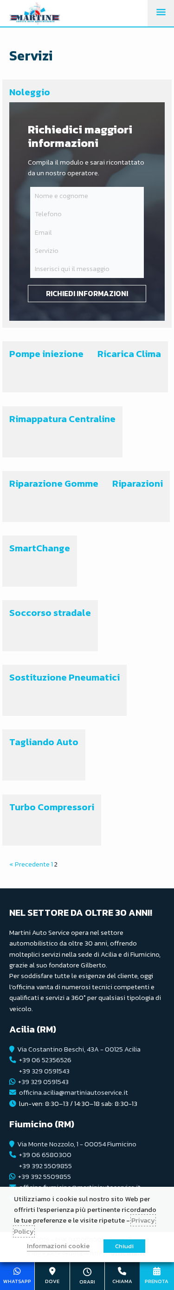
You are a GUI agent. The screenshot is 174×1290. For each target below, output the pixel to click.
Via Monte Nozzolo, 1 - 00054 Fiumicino (76, 1144)
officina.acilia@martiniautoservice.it (73, 1092)
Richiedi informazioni (87, 293)
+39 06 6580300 (45, 1155)
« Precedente (29, 864)
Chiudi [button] (124, 1246)
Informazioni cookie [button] (58, 1246)
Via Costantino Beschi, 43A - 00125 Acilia (79, 1049)
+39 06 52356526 (45, 1060)
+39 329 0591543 (44, 1071)
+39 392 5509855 (45, 1166)
